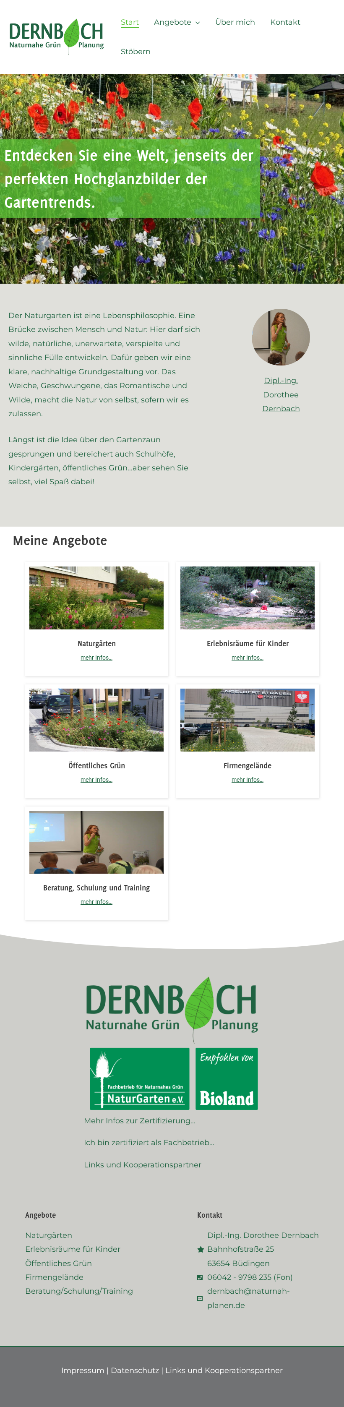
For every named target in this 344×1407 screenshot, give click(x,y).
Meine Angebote (60, 540)
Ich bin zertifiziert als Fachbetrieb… (149, 1142)
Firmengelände (247, 765)
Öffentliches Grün (96, 765)
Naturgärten (97, 643)
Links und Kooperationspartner (142, 1164)
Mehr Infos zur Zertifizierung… (139, 1120)
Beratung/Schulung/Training (79, 1291)
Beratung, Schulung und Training (96, 887)
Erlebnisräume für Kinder (248, 643)
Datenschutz (135, 1370)
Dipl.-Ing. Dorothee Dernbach (281, 394)
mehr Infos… (96, 657)
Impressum (82, 1370)
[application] (195, 22)
